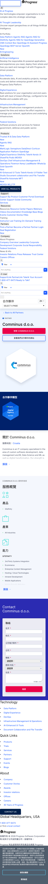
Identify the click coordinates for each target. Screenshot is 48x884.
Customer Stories (15, 215)
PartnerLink (17, 277)
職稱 (7, 658)
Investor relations (12, 792)
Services (4, 202)
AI (2, 8)
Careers (3, 257)
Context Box (10, 43)
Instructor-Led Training (10, 221)
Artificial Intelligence (9, 58)
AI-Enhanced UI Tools (10, 172)
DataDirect (26, 148)
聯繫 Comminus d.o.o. (24, 331)
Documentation (14, 212)
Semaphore (15, 148)
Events (3, 215)
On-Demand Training (31, 221)
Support (4, 193)
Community (26, 199)
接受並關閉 (24, 872)
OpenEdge (24, 151)
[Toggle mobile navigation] (2, 297)
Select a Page (11, 306)
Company (5, 236)
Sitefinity (21, 154)
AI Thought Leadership (10, 22)
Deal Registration (8, 231)
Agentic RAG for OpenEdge (21, 40)
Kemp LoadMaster (28, 163)
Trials (6, 746)
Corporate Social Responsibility (27, 245)
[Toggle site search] (1, 283)
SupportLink (5, 277)
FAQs (26, 215)
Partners (5, 224)
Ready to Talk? (23, 280)
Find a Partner (6, 227)
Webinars (37, 209)
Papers (29, 209)
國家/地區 (10, 665)
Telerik (29, 154)
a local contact (13, 826)
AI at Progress (6, 11)
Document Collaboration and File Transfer (23, 729)
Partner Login (37, 227)
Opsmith (15, 47)
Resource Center (18, 209)
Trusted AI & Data (8, 136)
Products (5, 133)
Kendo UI (37, 154)
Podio (11, 157)
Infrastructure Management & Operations (23, 721)
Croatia (16, 443)
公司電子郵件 (11, 643)
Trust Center (37, 254)
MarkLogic (5, 148)
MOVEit (18, 157)
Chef (10, 160)
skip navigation (10, 3)
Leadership (24, 242)
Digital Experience (8, 90)
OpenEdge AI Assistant (27, 43)
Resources (5, 206)
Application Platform (9, 151)
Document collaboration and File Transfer (26, 175)
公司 (7, 650)
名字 (7, 628)
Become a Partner (22, 227)
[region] (24, 865)
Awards (7, 788)
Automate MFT (11, 180)
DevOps (3, 160)
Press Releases (24, 254)
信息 (7, 673)
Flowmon (15, 163)
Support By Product (9, 196)
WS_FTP (11, 184)
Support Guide (13, 199)
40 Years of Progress (13, 805)
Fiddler (39, 172)
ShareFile (4, 157)
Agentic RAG (19, 37)
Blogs (40, 212)
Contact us (10, 812)
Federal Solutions (8, 122)
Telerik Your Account (32, 277)
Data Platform (6, 37)
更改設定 (24, 879)
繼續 (24, 689)
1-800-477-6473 (8, 280)
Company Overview (9, 242)
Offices (11, 257)
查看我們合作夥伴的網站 (24, 338)
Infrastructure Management (12, 104)
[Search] (1, 260)
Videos (3, 212)
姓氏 (7, 636)
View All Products (10, 189)
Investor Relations (8, 254)
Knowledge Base (29, 212)
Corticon (36, 148)
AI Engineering (6, 52)
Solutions (5, 55)
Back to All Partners (14, 312)
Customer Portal (26, 196)
